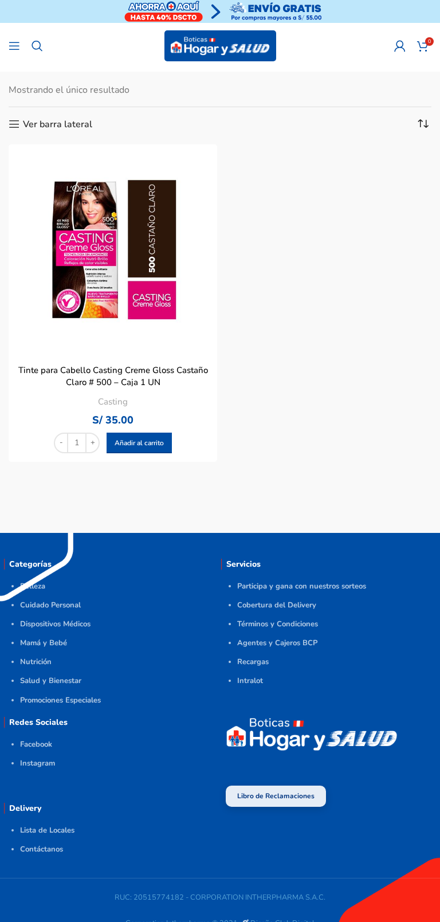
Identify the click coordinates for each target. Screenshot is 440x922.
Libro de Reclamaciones (276, 796)
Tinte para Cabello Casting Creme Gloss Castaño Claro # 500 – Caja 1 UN (113, 376)
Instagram (37, 763)
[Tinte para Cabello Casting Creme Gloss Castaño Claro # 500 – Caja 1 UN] (113, 248)
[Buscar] (37, 45)
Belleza (32, 586)
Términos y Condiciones (277, 624)
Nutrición (36, 662)
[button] (139, 443)
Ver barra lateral (57, 124)
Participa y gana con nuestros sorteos (301, 586)
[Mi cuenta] (399, 45)
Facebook (36, 744)
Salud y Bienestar (50, 681)
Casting (113, 401)
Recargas (253, 662)
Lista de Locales (47, 830)
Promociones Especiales (60, 700)
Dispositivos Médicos (55, 624)
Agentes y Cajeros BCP (277, 643)
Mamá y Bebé (43, 643)
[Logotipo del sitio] (220, 45)
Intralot (250, 681)
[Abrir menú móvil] (14, 45)
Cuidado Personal (50, 605)
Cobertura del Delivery (276, 605)
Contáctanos (41, 849)
